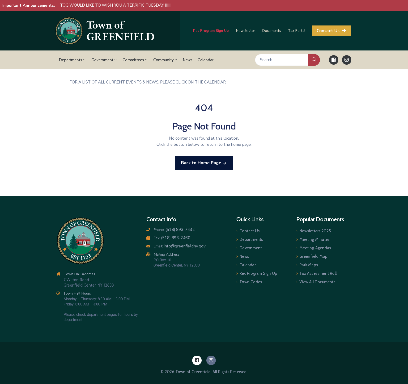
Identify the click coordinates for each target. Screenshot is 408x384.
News (187, 60)
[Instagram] (346, 60)
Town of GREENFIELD (120, 31)
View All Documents (317, 282)
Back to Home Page (201, 163)
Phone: (174, 229)
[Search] (314, 60)
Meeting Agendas (315, 248)
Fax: (171, 238)
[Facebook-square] (333, 60)
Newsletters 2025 (315, 231)
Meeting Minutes (314, 239)
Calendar (205, 60)
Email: (179, 246)
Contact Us (249, 231)
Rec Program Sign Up (258, 273)
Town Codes (250, 282)
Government (102, 60)
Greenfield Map (313, 256)
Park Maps (308, 265)
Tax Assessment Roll (318, 273)
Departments (70, 60)
